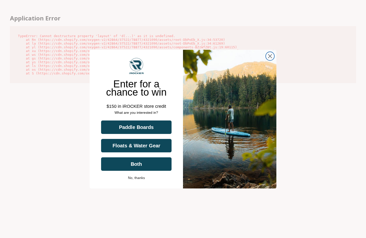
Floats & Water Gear (136, 145)
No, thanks (136, 178)
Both (136, 164)
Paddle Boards (136, 127)
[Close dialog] (270, 56)
